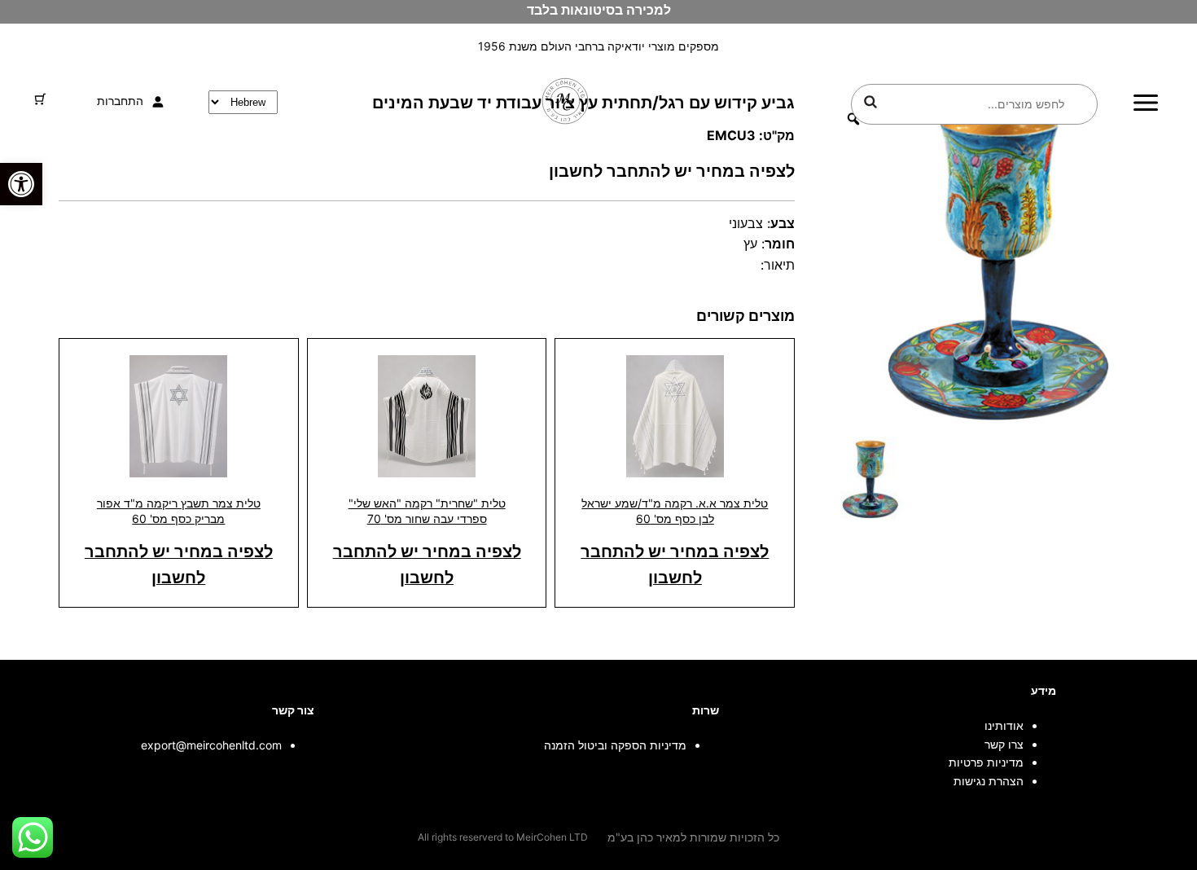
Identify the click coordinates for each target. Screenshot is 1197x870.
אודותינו (1004, 725)
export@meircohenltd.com (211, 745)
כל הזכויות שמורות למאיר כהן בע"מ (693, 837)
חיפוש (870, 101)
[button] (21, 184)
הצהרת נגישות (989, 781)
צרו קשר (1004, 744)
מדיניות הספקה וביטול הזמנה (615, 745)
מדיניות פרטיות (986, 762)
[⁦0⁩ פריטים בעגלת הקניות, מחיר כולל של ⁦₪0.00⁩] (40, 99)
